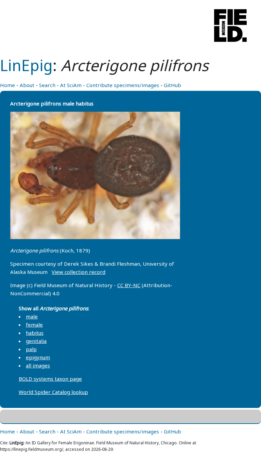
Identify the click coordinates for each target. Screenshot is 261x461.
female (34, 324)
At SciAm (71, 85)
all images (38, 365)
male (32, 316)
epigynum (38, 357)
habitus (35, 332)
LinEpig (26, 65)
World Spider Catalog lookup (53, 392)
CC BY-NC (128, 285)
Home (7, 85)
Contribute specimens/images (122, 85)
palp (31, 349)
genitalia (36, 340)
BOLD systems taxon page (50, 378)
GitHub (172, 85)
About (27, 85)
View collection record (78, 271)
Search (47, 85)
